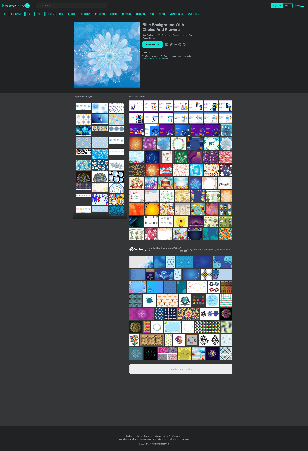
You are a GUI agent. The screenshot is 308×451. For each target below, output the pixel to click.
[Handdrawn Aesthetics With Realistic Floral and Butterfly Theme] (180, 234)
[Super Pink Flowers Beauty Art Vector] (151, 234)
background (16, 13)
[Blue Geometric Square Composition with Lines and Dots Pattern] (195, 143)
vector (162, 13)
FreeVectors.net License (154, 58)
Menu (297, 5)
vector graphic (176, 13)
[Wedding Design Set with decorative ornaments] (182, 209)
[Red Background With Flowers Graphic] (212, 209)
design (50, 13)
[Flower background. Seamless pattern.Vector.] (100, 154)
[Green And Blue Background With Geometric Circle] (210, 234)
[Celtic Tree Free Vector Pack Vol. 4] (136, 234)
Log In (288, 5)
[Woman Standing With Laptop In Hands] (225, 117)
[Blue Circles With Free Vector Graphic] (226, 130)
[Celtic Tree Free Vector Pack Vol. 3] (211, 221)
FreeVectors (16, 5)
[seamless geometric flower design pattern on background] (83, 142)
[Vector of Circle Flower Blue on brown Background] (83, 176)
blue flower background (228, 249)
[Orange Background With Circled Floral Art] (135, 143)
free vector (100, 13)
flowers (71, 13)
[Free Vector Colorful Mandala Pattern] (210, 157)
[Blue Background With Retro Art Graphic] (163, 143)
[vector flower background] (100, 199)
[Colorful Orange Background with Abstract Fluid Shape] (136, 209)
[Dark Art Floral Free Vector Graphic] (226, 170)
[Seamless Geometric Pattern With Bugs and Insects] (211, 170)
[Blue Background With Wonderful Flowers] (226, 143)
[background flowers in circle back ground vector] (116, 188)
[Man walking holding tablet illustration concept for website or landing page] (151, 117)
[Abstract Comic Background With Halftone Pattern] (152, 209)
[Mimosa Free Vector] (181, 221)
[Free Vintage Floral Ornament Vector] (167, 196)
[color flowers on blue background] (116, 199)
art (5, 13)
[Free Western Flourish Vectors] (137, 170)
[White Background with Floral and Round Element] (209, 183)
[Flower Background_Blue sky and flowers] (100, 108)
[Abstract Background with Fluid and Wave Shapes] (195, 157)
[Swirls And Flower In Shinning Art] (181, 157)
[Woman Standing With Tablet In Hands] (211, 117)
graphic (113, 13)
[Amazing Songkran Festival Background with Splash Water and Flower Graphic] (211, 143)
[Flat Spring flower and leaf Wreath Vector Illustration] (178, 143)
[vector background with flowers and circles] (83, 131)
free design (85, 13)
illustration (126, 13)
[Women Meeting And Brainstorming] (136, 130)
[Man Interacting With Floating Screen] (152, 130)
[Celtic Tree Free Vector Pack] (213, 196)
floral (61, 13)
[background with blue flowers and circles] (116, 108)
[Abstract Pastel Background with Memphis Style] (152, 196)
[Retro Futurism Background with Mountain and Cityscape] (196, 221)
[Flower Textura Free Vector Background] (181, 170)
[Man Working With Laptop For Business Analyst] (181, 117)
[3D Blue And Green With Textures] (136, 221)
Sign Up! (277, 5)
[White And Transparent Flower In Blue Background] (151, 183)
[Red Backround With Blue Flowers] (166, 170)
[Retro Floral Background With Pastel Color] (164, 234)
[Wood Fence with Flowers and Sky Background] (181, 183)
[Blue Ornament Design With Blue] (195, 183)
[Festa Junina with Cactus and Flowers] (165, 183)
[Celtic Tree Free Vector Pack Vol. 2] (225, 221)
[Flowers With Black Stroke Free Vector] (149, 143)
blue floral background (204, 249)
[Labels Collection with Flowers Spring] (225, 209)
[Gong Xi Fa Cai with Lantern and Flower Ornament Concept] (198, 209)
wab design (193, 13)
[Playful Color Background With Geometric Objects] (167, 209)
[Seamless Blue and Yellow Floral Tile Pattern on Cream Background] (83, 119)
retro (152, 13)
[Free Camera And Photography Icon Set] (151, 221)
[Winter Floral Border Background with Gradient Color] (195, 234)
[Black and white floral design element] (225, 183)
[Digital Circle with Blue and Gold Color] (152, 157)
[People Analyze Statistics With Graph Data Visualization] (167, 130)
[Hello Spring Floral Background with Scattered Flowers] (136, 157)
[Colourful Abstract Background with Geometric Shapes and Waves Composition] (198, 196)
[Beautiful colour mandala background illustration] (222, 274)
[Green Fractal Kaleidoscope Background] (225, 234)
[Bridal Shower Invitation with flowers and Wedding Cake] (167, 157)
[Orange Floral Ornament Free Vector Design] (226, 196)
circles (39, 13)
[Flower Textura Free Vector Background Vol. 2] (182, 196)
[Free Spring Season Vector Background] (136, 196)
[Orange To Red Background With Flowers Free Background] (152, 170)
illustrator (140, 13)
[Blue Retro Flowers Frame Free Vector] (196, 170)
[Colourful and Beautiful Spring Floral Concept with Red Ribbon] (136, 183)
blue (29, 13)
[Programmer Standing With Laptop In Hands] (196, 117)
